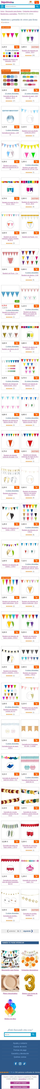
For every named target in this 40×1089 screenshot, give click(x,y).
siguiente (27, 931)
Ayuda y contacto (20, 1043)
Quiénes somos (20, 1057)
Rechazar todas (20, 1087)
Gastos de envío (20, 1047)
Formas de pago (20, 1050)
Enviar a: (31, 3)
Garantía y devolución (20, 1054)
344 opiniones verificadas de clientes (27, 1072)
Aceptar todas (20, 1083)
